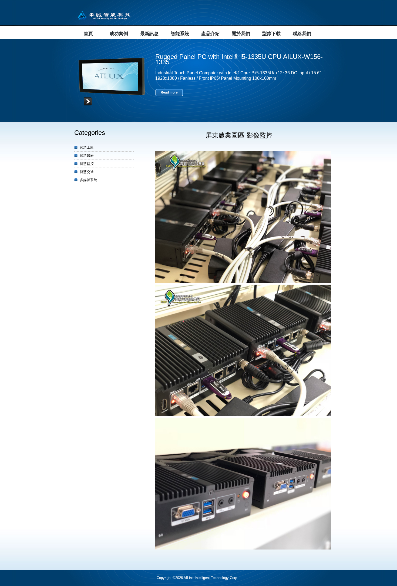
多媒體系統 (88, 180)
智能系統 (180, 33)
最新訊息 (149, 33)
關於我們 (241, 33)
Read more (169, 92)
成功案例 (119, 33)
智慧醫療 (87, 156)
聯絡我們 (302, 33)
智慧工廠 (87, 147)
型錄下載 (271, 33)
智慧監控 (87, 164)
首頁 (88, 33)
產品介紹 (210, 33)
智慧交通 (87, 172)
